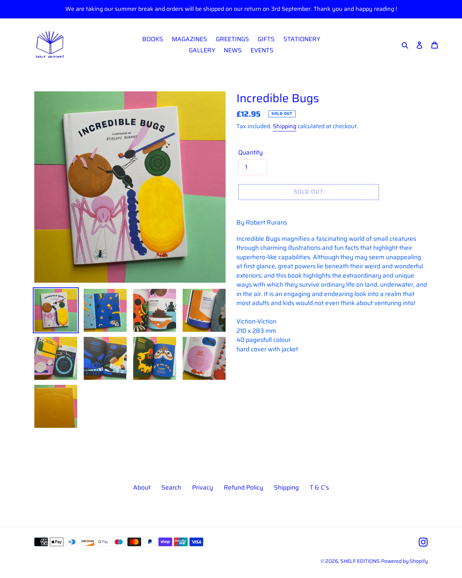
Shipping (284, 126)
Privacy (202, 487)
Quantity (250, 152)
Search (171, 487)
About (142, 487)
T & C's (319, 487)
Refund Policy (243, 487)
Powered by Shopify (404, 561)
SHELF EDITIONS (360, 561)
